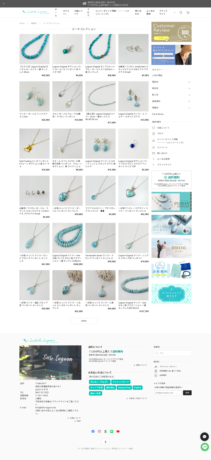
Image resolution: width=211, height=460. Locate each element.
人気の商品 (157, 75)
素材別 (155, 88)
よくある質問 (150, 12)
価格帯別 (156, 101)
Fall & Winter (158, 114)
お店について (78, 12)
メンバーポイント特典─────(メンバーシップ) (112, 12)
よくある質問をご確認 (62, 410)
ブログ (88, 12)
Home (21, 23)
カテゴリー (66, 12)
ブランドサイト (163, 12)
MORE (84, 321)
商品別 (155, 82)
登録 (187, 393)
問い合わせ (138, 12)
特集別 (155, 108)
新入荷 (155, 95)
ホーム (56, 12)
